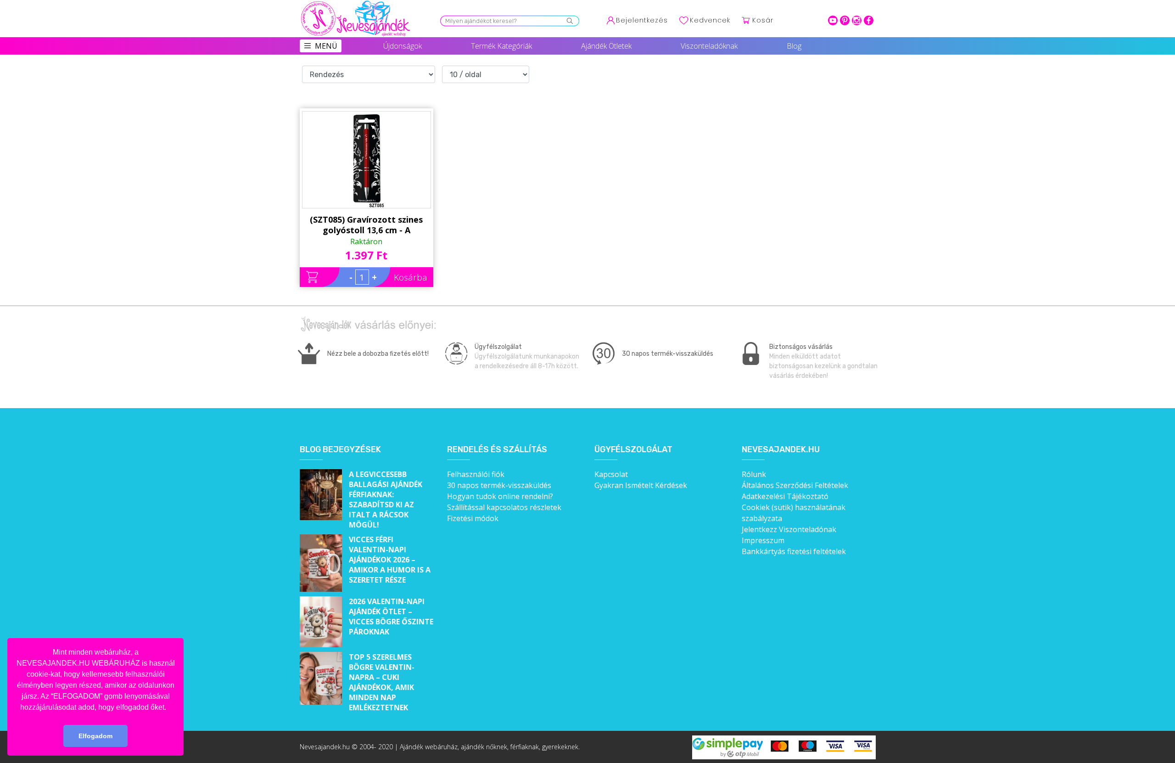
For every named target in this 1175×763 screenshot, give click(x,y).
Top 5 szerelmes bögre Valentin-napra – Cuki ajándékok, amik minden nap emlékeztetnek (381, 682)
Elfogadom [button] (95, 736)
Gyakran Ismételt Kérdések (640, 485)
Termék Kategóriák (501, 46)
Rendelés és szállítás (497, 449)
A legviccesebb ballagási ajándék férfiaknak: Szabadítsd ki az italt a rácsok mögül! (385, 499)
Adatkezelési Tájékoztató (785, 496)
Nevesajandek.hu (781, 449)
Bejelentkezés (642, 20)
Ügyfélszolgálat (633, 449)
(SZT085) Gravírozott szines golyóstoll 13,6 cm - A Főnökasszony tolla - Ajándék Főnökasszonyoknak (366, 225)
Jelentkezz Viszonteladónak (789, 529)
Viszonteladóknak (709, 46)
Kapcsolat (611, 474)
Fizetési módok (472, 518)
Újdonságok (402, 46)
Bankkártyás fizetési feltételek (794, 551)
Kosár (762, 20)
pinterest (845, 20)
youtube (833, 20)
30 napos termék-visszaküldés (499, 485)
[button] (169, 708)
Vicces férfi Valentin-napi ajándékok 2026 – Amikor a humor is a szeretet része (390, 559)
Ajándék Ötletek (606, 46)
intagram (857, 20)
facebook (868, 20)
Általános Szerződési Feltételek (795, 485)
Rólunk (754, 474)
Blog (794, 46)
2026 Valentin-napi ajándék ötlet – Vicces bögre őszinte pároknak (391, 616)
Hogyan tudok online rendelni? (500, 496)
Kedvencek (710, 20)
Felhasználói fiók (475, 474)
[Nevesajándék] (356, 3)
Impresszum (763, 540)
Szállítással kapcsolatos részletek (504, 507)
